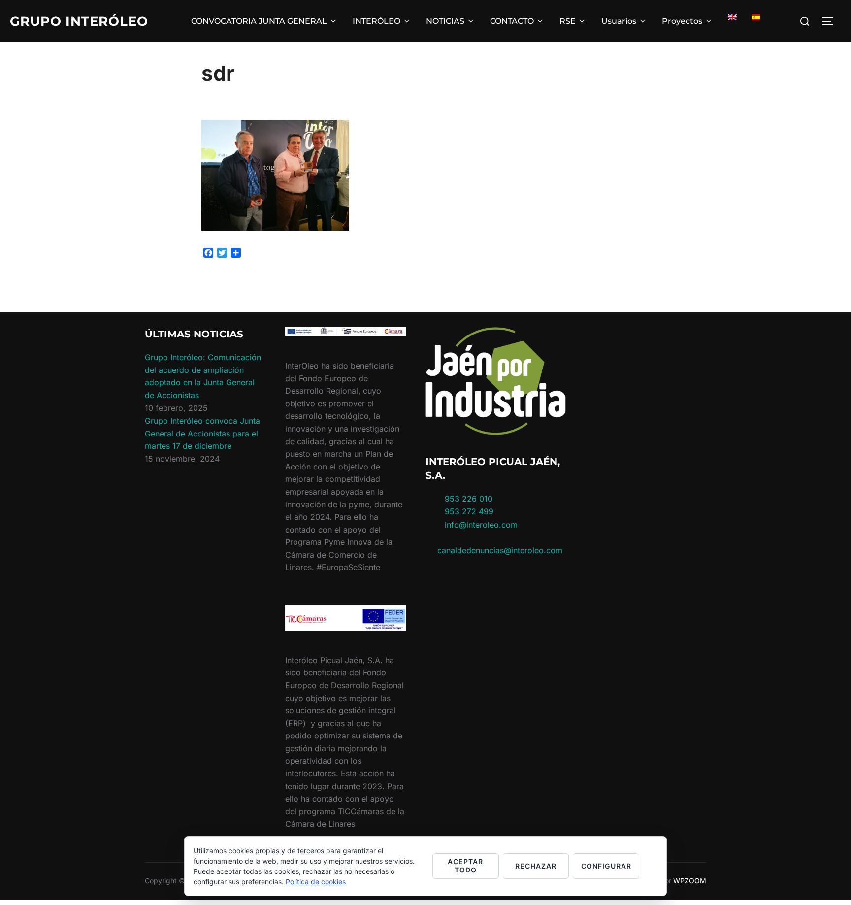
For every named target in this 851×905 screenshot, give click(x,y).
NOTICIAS (445, 21)
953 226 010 (468, 498)
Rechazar (535, 866)
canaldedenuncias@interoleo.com (499, 550)
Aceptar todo (465, 865)
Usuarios (618, 21)
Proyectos (682, 21)
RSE (567, 21)
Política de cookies (316, 881)
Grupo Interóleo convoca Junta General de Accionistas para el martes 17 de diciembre (202, 433)
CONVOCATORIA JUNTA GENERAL (259, 21)
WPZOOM (689, 880)
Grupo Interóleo (79, 21)
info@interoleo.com (480, 525)
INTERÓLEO (376, 21)
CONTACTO (512, 21)
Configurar (606, 866)
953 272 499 (467, 511)
